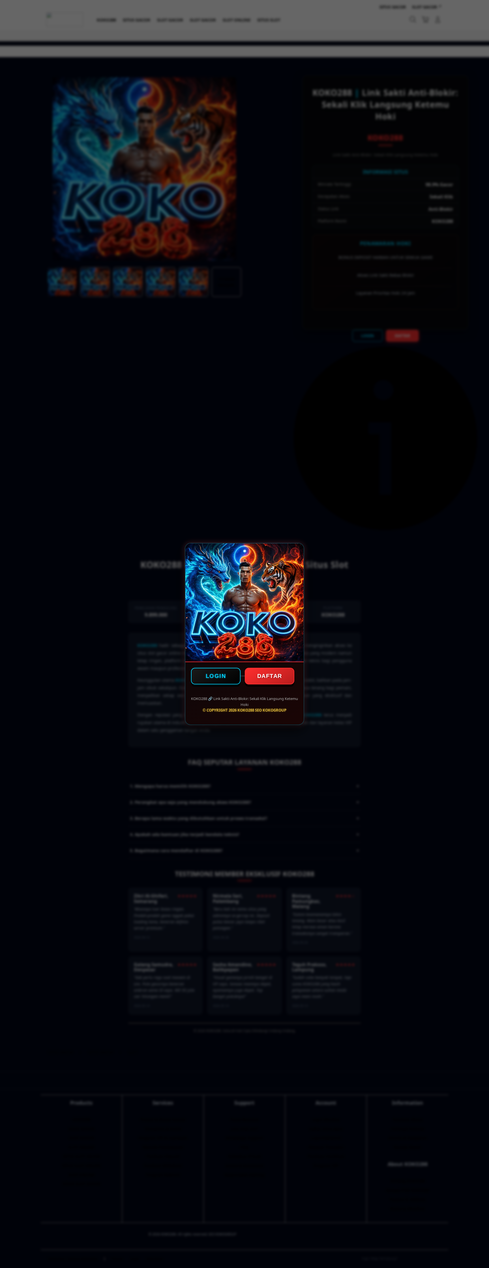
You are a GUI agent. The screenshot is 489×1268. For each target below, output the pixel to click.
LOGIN (216, 676)
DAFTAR (269, 676)
